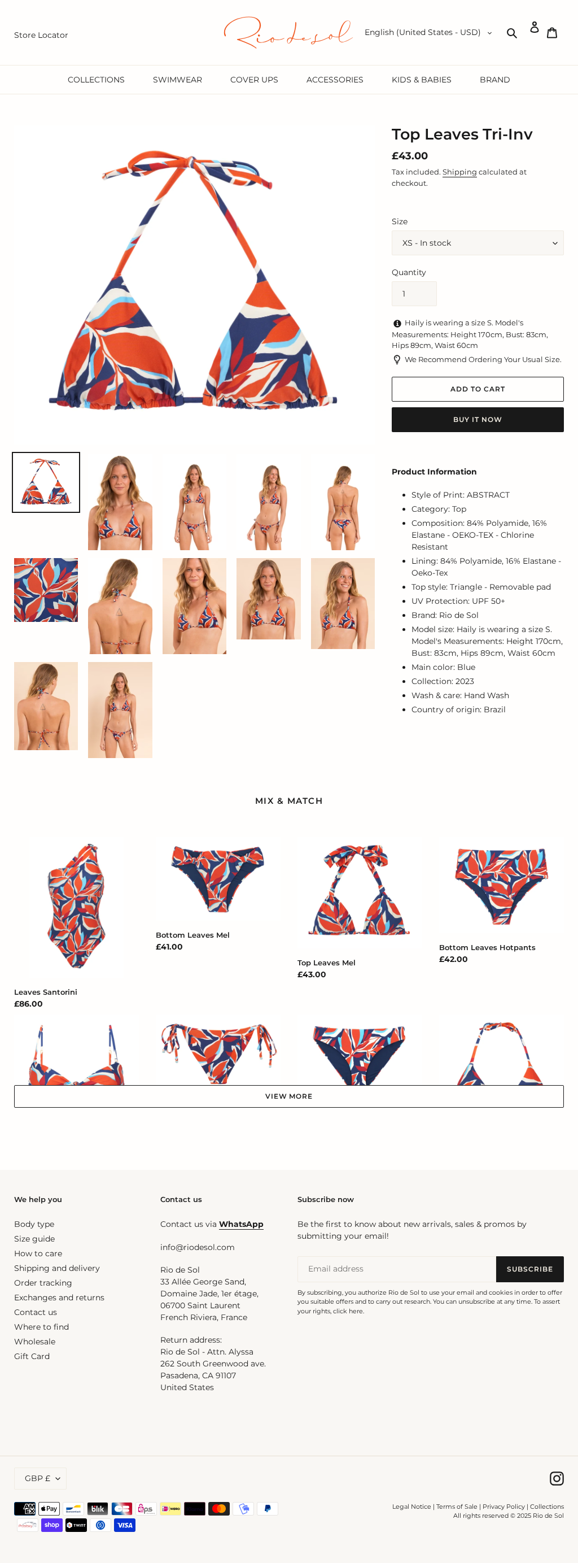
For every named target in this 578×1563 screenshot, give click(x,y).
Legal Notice (411, 1506)
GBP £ (37, 1478)
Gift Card (32, 1356)
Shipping (460, 171)
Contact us (35, 1312)
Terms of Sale (457, 1506)
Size (400, 221)
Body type (34, 1224)
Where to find (41, 1327)
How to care (38, 1253)
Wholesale (34, 1341)
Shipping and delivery (57, 1268)
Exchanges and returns (59, 1297)
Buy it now (477, 419)
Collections (547, 1506)
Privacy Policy (505, 1506)
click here (348, 1311)
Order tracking (43, 1283)
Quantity (409, 272)
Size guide (34, 1239)
